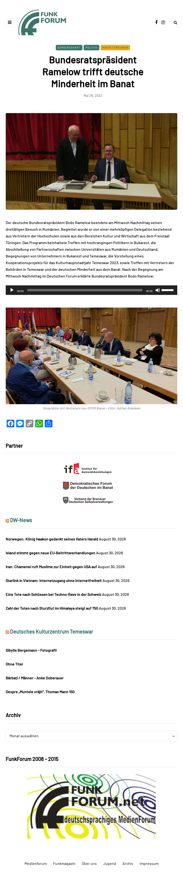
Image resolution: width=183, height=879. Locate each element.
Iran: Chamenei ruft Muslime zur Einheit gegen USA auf (51, 566)
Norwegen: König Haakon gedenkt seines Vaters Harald (52, 539)
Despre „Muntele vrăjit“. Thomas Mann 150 (40, 691)
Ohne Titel (14, 664)
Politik (91, 47)
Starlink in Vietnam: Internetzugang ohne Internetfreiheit (54, 580)
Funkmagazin (64, 863)
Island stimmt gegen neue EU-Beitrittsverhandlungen (50, 552)
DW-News (21, 520)
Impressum (149, 863)
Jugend (109, 863)
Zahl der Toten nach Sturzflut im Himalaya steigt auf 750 (52, 608)
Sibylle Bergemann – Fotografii (31, 650)
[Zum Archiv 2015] (91, 806)
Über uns (89, 863)
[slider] (168, 289)
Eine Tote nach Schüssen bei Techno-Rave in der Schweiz (53, 594)
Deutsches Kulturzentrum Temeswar (51, 631)
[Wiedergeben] (12, 290)
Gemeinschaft (69, 47)
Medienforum (36, 863)
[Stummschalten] (157, 290)
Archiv (127, 863)
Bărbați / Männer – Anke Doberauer (35, 677)
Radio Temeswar (115, 47)
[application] (91, 290)
